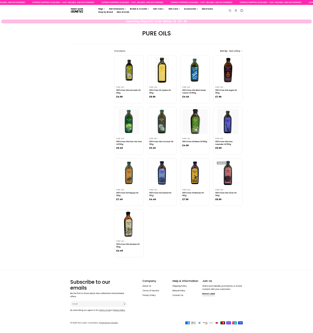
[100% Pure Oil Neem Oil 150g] (195, 121)
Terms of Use (105, 310)
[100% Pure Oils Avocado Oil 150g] (129, 70)
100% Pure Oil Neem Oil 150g (194, 141)
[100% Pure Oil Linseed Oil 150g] (162, 172)
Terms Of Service (150, 290)
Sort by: (224, 51)
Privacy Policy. (119, 310)
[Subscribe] (124, 304)
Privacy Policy (149, 295)
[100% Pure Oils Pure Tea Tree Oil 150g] (129, 121)
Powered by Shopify (108, 322)
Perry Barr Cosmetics (88, 322)
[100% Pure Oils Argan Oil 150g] (228, 70)
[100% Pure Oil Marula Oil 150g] (195, 172)
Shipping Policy (179, 286)
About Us (146, 286)
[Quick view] (138, 63)
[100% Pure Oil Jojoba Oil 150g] (162, 70)
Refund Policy (178, 290)
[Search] (230, 10)
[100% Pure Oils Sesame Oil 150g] (129, 224)
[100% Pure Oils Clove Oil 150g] (228, 172)
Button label (208, 293)
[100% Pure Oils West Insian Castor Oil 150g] (195, 70)
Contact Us (177, 295)
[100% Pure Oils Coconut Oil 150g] (162, 121)
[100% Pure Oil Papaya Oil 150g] (129, 172)
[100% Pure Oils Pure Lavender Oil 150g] (228, 121)
